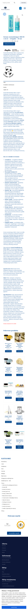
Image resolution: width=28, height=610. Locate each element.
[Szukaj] (14, 2)
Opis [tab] (4, 82)
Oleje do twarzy (6, 500)
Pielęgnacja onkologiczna (7, 478)
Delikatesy (3, 466)
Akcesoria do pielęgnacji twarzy (9, 485)
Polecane (4, 548)
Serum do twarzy (6, 506)
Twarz (2, 483)
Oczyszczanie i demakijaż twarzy (10, 497)
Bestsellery (4, 461)
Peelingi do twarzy (6, 502)
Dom (2, 468)
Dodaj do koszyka (9, 44)
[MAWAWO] (7, 525)
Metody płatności (5, 559)
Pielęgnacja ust (6, 504)
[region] (14, 599)
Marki (3, 552)
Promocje (4, 550)
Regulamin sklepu (6, 574)
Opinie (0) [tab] (5, 89)
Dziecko (3, 471)
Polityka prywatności (6, 576)
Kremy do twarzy (6, 489)
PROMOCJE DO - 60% (6, 480)
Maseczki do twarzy (7, 495)
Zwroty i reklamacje (6, 562)
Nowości (4, 545)
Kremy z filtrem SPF (7, 493)
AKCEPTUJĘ (14, 607)
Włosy (2, 511)
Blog (3, 571)
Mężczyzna (3, 476)
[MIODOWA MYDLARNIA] (21, 525)
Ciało (2, 464)
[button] (22, 15)
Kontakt (3, 564)
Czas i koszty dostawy (6, 557)
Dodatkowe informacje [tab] (8, 84)
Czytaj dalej (8, 351)
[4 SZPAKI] (8, 71)
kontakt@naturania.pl (9, 586)
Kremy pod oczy (6, 491)
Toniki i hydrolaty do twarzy (9, 508)
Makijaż (3, 473)
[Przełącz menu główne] (25, 8)
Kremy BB (4, 487)
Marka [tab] (4, 87)
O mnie (3, 569)
